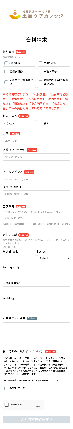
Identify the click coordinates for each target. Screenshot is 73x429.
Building (8, 298)
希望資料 (14, 51)
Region (41, 251)
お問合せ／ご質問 (19, 318)
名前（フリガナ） (19, 149)
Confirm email (12, 186)
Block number (11, 282)
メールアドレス (18, 171)
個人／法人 (15, 115)
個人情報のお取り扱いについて (29, 351)
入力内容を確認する (36, 419)
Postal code (10, 251)
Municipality (11, 267)
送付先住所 (15, 234)
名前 (11, 133)
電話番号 (14, 206)
